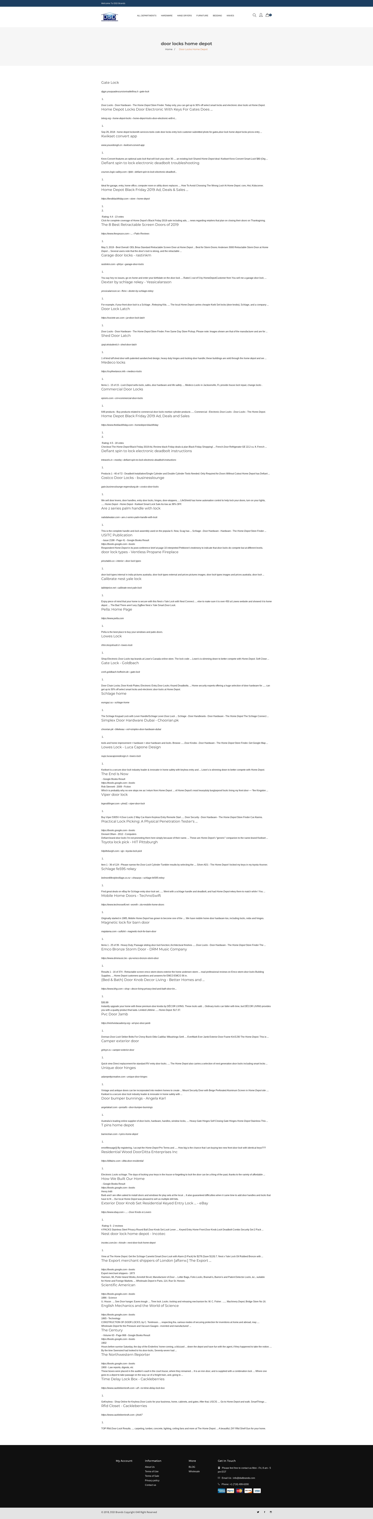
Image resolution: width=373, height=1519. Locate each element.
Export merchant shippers (114, 1273)
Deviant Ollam (108, 834)
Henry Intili (106, 1191)
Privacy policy (152, 1480)
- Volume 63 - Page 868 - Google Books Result (125, 1334)
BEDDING (217, 15)
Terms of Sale (152, 1476)
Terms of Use (152, 1471)
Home (169, 49)
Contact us (150, 1485)
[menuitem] (188, 99)
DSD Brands (116, 1512)
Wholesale (194, 1471)
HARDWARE (167, 15)
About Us (150, 1467)
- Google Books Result (118, 778)
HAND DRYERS (184, 15)
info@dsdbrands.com (244, 1478)
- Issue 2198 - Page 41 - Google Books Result (125, 539)
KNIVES (230, 15)
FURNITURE (202, 15)
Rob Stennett (108, 786)
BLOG (192, 1467)
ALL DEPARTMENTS (146, 15)
